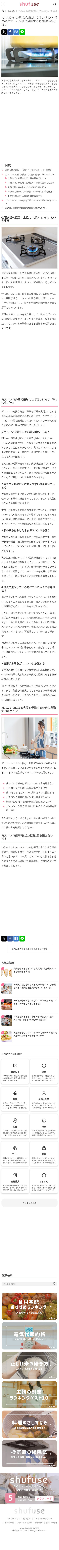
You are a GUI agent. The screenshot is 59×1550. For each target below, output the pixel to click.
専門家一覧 (9, 1523)
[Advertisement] (29, 127)
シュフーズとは (13, 1519)
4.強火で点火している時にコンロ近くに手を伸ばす (31, 191)
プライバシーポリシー (43, 1519)
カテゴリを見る (29, 1203)
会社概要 (39, 1523)
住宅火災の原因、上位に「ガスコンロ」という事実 (28, 170)
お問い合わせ (51, 1523)
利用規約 (27, 1519)
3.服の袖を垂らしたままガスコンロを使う (27, 187)
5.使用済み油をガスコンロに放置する (25, 196)
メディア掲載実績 (24, 1523)
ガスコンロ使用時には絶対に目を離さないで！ (26, 208)
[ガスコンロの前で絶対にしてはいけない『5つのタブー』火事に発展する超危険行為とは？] (16, 32)
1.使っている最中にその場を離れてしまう (27, 178)
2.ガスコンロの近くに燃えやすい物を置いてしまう (31, 183)
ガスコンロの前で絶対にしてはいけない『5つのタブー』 (30, 174)
